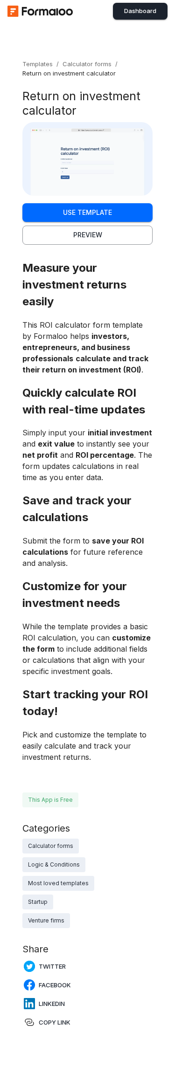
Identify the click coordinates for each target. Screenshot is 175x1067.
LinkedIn (52, 1003)
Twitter (52, 966)
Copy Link (54, 1022)
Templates (37, 64)
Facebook (55, 985)
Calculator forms (87, 64)
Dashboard (140, 10)
